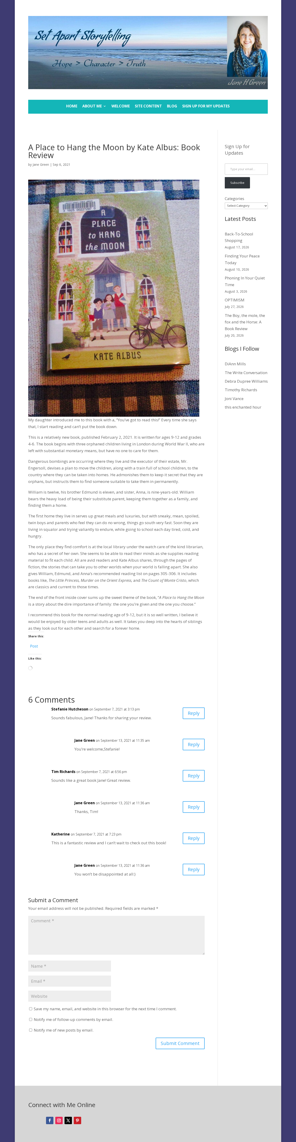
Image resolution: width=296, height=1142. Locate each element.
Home (71, 106)
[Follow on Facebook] (49, 1120)
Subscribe (237, 183)
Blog (172, 106)
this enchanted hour (243, 407)
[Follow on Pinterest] (77, 1120)
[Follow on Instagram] (59, 1120)
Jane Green (41, 164)
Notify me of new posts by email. (63, 1030)
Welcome (120, 106)
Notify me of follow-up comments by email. (73, 1019)
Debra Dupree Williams (246, 381)
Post (34, 645)
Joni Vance (234, 398)
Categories (234, 198)
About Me (92, 106)
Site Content (148, 106)
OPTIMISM (234, 300)
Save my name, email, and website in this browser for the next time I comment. (105, 1008)
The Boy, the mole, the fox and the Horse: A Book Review (245, 322)
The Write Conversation (246, 372)
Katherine (60, 834)
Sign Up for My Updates (206, 106)
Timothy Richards (241, 389)
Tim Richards (63, 771)
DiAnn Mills (235, 363)
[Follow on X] (68, 1120)
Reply (194, 713)
